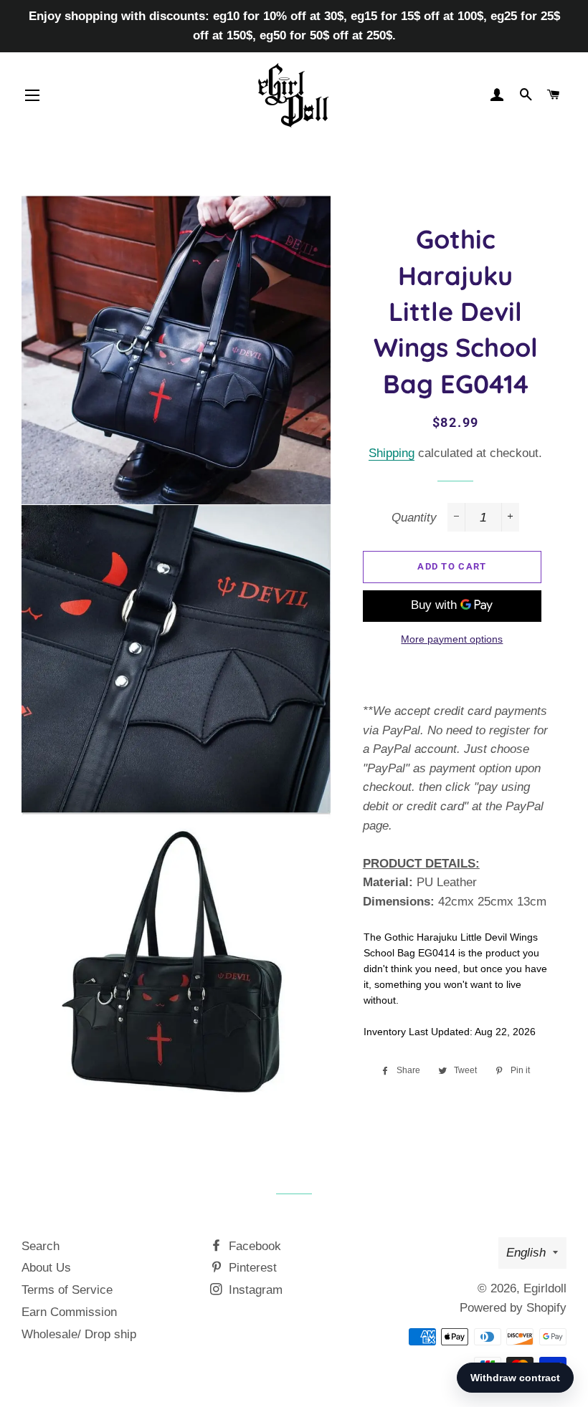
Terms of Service (67, 1290)
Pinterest (251, 1267)
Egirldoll (544, 1288)
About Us (46, 1267)
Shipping (391, 453)
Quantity (414, 517)
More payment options (452, 639)
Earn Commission (69, 1312)
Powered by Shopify (513, 1308)
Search (41, 1246)
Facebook (253, 1246)
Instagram (254, 1290)
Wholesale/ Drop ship (79, 1334)
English (526, 1252)
